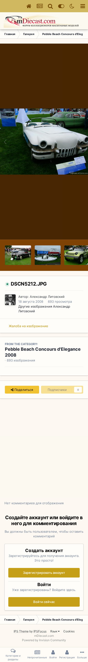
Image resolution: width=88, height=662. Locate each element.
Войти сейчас (44, 602)
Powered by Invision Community (44, 640)
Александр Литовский (47, 297)
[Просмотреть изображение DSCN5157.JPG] (48, 255)
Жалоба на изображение (28, 326)
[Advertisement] (44, 452)
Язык (54, 631)
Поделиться (23, 390)
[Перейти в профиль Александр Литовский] (10, 299)
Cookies (69, 631)
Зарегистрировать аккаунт (44, 573)
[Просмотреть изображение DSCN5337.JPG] (18, 255)
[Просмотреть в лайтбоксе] (44, 141)
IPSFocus (39, 631)
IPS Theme (21, 631)
